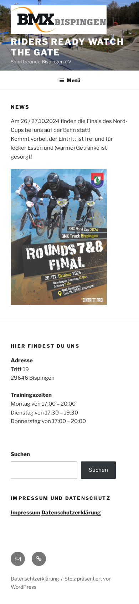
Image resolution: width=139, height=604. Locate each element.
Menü (73, 80)
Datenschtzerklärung (35, 579)
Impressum (25, 512)
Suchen (20, 454)
